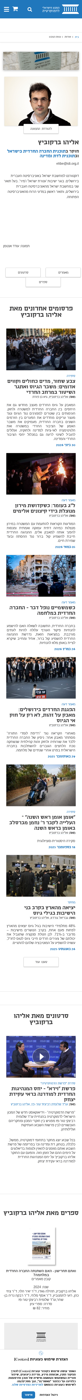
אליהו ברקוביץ (58, 516)
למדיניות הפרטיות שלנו (27, 1385)
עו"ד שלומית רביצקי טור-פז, (49, 1104)
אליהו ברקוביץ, (58, 397)
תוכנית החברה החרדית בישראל (36, 151)
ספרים (43, 282)
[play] (41, 1057)
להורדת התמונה (41, 129)
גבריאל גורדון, (59, 918)
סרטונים (23, 273)
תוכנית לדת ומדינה (57, 156)
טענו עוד (41, 962)
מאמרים (63, 273)
